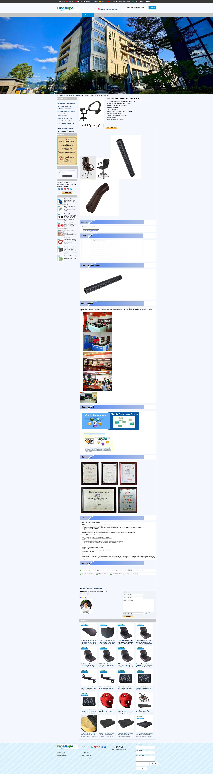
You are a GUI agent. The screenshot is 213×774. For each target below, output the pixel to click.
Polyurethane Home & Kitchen (64, 106)
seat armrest (99, 588)
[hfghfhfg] (68, 189)
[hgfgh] (59, 189)
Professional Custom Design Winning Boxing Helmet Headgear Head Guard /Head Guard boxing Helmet (70, 201)
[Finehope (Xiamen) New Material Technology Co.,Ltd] (68, 8)
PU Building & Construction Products (66, 111)
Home (63, 15)
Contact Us (112, 15)
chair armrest (92, 588)
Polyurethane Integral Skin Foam (73, 95)
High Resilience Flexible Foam (64, 118)
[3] (106, 55)
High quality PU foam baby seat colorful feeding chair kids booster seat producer (70, 257)
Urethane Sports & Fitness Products (66, 103)
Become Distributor (86, 755)
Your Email (139, 750)
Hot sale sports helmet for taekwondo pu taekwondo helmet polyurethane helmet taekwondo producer (70, 225)
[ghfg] (65, 189)
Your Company (140, 755)
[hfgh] (62, 189)
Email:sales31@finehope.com (109, 9)
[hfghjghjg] (71, 189)
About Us (75, 15)
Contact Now (67, 193)
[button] (211, 55)
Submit (141, 768)
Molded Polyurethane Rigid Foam (65, 128)
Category (62, 95)
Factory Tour (100, 15)
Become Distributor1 (86, 758)
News (125, 15)
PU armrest (85, 588)
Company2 (59, 758)
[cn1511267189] (85, 597)
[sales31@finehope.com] (83, 597)
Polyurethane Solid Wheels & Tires (65, 123)
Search (152, 8)
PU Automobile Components (64, 108)
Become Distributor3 (62, 755)
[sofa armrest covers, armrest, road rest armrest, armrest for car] (91, 110)
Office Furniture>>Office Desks (64, 101)
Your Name (139, 745)
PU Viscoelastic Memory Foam (64, 120)
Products (87, 15)
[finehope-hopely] (81, 597)
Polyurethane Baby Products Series (65, 131)
